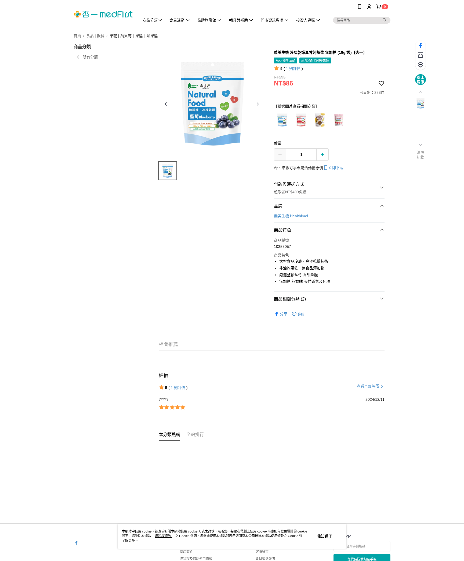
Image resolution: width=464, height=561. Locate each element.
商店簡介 (186, 552)
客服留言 (262, 552)
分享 (283, 314)
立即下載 (335, 168)
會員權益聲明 (265, 559)
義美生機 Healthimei (291, 216)
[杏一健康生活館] (103, 14)
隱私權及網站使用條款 (196, 559)
